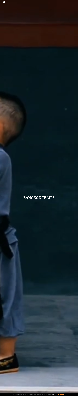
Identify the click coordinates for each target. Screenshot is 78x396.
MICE (35, 1)
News (32, 1)
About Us (9, 1)
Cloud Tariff (65, 1)
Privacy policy (62, 394)
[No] (76, 394)
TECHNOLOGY (39, 1)
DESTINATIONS (15, 1)
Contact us (60, 1)
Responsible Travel (26, 1)
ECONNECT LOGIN (72, 1)
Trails (20, 1)
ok (58, 394)
